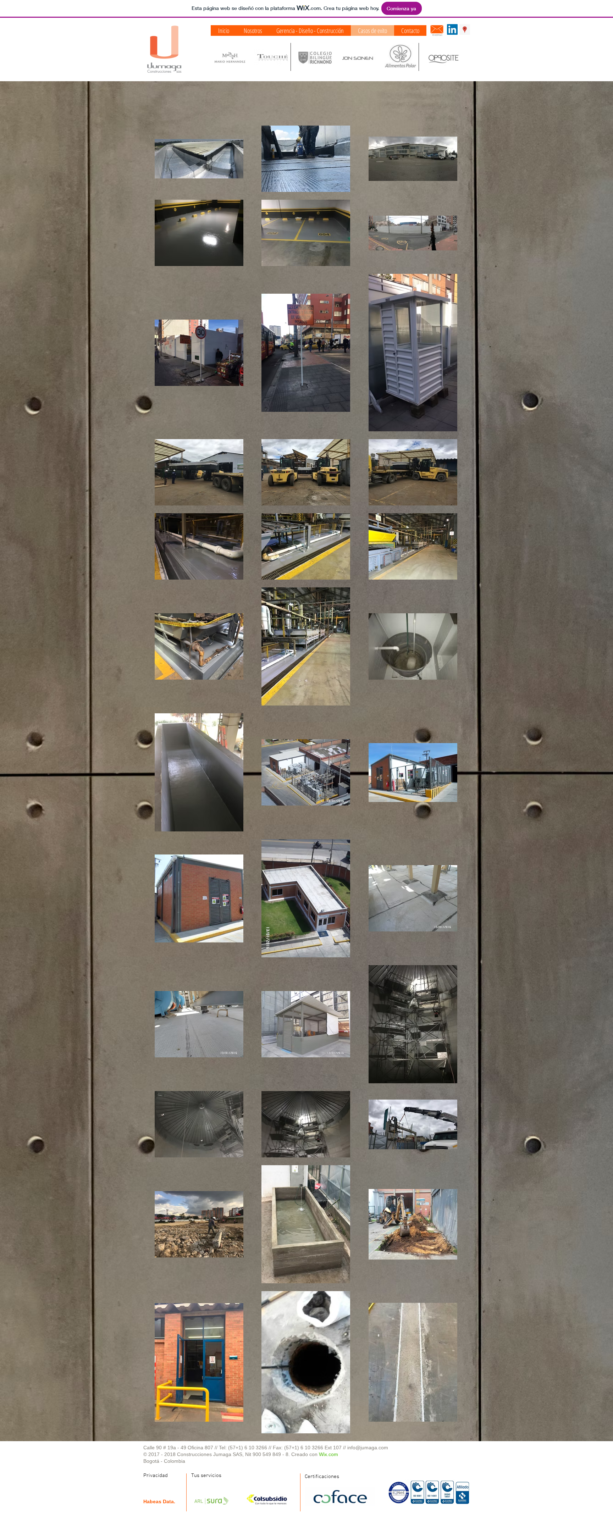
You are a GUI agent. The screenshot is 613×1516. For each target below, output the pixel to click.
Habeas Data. (159, 1501)
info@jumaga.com (367, 1447)
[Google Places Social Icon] (464, 29)
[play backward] (219, 57)
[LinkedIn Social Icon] (452, 29)
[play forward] (461, 57)
